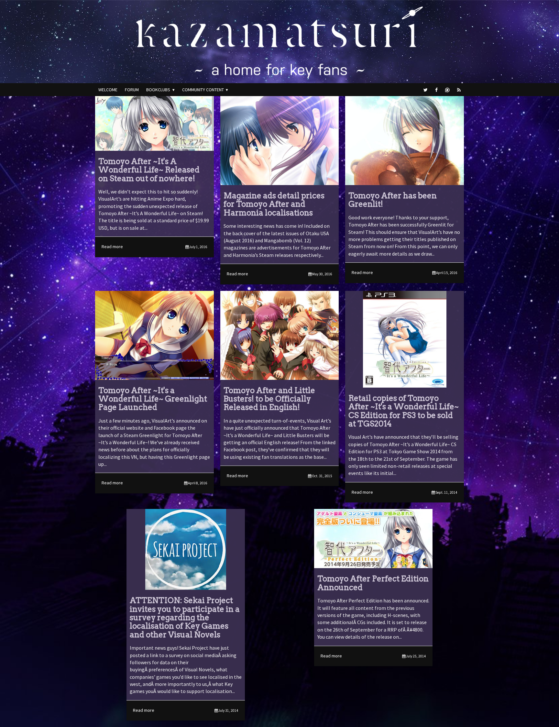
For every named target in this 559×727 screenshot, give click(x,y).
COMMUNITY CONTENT (203, 90)
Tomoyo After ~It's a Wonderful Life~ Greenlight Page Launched (152, 399)
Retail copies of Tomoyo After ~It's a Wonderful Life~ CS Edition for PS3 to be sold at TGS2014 (403, 410)
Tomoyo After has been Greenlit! (392, 200)
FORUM (132, 90)
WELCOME (107, 90)
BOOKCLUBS (158, 90)
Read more (154, 246)
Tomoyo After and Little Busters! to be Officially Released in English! (269, 399)
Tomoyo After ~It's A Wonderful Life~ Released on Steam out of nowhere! (149, 170)
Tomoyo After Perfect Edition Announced (373, 583)
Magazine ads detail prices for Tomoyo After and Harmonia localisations (274, 204)
